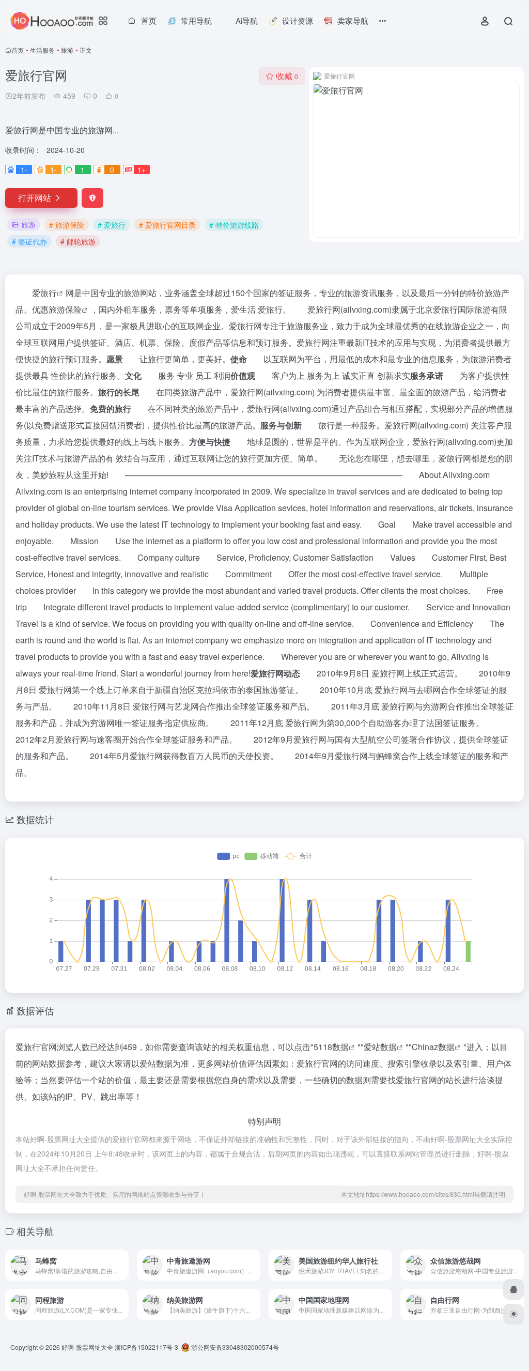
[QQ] (513, 1289)
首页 (17, 49)
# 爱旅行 (112, 225)
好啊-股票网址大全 (87, 1347)
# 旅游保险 (66, 225)
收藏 (287, 76)
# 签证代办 (29, 241)
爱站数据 (380, 1047)
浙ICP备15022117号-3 (146, 1347)
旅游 (67, 49)
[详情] (120, 1258)
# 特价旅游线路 (234, 225)
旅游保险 (65, 309)
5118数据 (331, 1047)
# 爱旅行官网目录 (167, 225)
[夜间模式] (513, 1314)
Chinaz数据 (433, 1047)
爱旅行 (44, 293)
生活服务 (42, 49)
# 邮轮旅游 (78, 241)
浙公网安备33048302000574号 (234, 1347)
